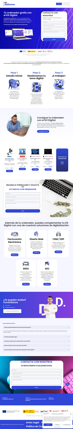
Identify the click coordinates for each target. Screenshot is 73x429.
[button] (70, 413)
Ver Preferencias (66, 424)
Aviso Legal (32, 422)
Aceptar (48, 424)
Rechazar (57, 424)
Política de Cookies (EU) (39, 426)
